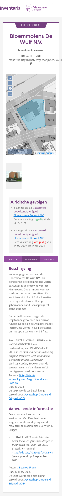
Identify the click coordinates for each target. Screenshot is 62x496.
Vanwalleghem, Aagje (21, 379)
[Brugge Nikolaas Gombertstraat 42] (14, 176)
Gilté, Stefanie (27, 375)
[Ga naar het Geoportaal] (10, 88)
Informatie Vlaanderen (45, 153)
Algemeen (13, 259)
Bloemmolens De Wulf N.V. (29, 215)
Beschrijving (31, 259)
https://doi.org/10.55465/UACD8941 (32, 452)
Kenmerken (49, 259)
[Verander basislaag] (10, 94)
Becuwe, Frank (27, 467)
